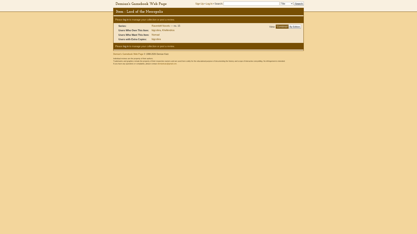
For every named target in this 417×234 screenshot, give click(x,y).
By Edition (295, 26)
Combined (282, 26)
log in (126, 19)
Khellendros (168, 30)
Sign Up (199, 3)
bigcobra (156, 30)
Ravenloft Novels (161, 25)
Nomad (155, 34)
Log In (209, 3)
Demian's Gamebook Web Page (141, 3)
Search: (219, 3)
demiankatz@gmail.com (167, 64)
